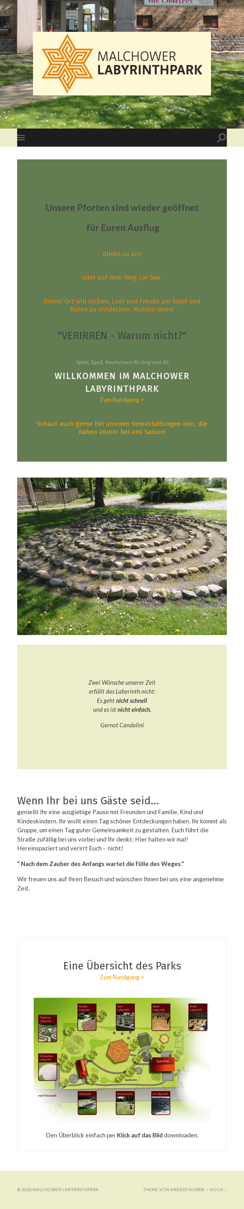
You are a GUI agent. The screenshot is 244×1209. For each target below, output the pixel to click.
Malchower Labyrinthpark (66, 1189)
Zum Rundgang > (122, 399)
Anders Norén (187, 1189)
